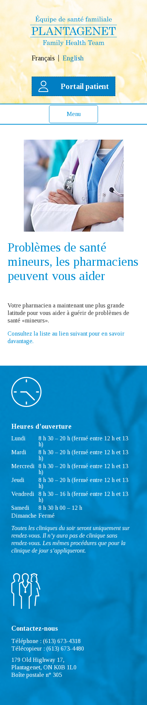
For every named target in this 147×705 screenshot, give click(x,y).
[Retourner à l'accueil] (73, 44)
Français (43, 58)
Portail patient (85, 86)
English (73, 58)
